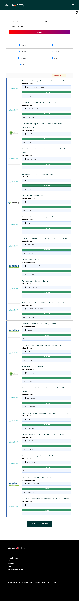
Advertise (11, 561)
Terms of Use (51, 582)
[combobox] (39, 27)
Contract (23, 45)
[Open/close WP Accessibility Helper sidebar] (76, 12)
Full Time (23, 51)
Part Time (56, 51)
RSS (69, 75)
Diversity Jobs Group (15, 569)
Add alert (58, 76)
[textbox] (39, 27)
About (10, 566)
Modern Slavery (40, 582)
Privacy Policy (29, 582)
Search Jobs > (13, 558)
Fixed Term (57, 45)
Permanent (23, 58)
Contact (11, 564)
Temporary (57, 58)
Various (23, 64)
